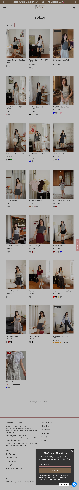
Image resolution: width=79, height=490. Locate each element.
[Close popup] (72, 451)
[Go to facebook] (74, 484)
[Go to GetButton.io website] (74, 488)
